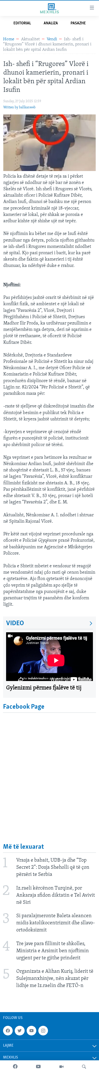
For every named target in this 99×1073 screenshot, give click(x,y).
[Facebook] (15, 1066)
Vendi (52, 39)
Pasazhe (78, 23)
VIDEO (15, 623)
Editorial (22, 23)
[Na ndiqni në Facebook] (8, 1031)
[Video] (61, 1066)
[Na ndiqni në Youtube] (31, 1031)
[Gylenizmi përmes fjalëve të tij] (49, 656)
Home (8, 39)
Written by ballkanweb (19, 107)
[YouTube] (38, 1066)
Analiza (51, 23)
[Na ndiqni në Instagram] (43, 1031)
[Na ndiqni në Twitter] (19, 1031)
